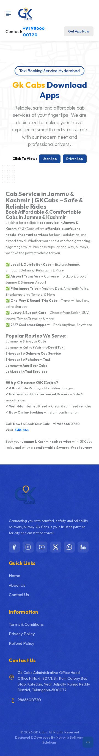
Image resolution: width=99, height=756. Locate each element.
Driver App (74, 159)
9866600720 (29, 699)
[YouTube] (41, 547)
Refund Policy (21, 643)
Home (14, 575)
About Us (17, 585)
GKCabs (22, 430)
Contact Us (19, 594)
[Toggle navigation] (10, 14)
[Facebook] (14, 547)
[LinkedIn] (83, 547)
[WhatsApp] (69, 547)
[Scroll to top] (88, 742)
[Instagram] (28, 547)
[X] (55, 547)
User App (50, 159)
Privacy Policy (22, 633)
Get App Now (78, 31)
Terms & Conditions (26, 624)
